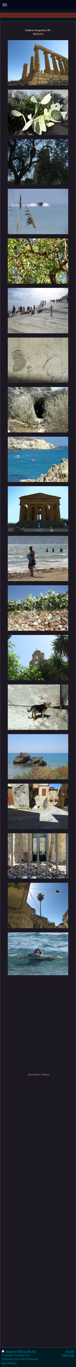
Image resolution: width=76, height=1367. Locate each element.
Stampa (10, 1351)
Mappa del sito (26, 1351)
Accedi (70, 1351)
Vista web (68, 1355)
